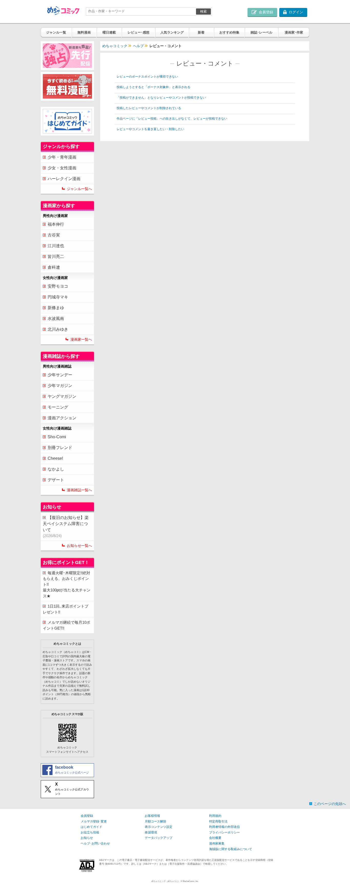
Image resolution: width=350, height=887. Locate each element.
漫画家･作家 (294, 32)
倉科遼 (54, 267)
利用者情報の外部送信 (224, 827)
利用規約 (215, 816)
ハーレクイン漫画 (64, 178)
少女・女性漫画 (62, 168)
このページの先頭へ (330, 804)
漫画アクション (62, 418)
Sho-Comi (57, 437)
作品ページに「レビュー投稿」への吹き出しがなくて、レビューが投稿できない (172, 118)
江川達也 (56, 246)
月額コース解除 (155, 821)
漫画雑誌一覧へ (79, 490)
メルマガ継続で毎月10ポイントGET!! (66, 625)
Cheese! (55, 458)
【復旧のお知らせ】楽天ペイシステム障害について (66, 526)
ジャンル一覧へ (79, 189)
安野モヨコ (58, 286)
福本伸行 (56, 224)
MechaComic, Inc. (191, 881)
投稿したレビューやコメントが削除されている (149, 108)
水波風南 (56, 318)
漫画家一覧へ (81, 339)
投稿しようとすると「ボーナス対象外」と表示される (153, 87)
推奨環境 (151, 832)
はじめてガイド (91, 827)
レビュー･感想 (138, 32)
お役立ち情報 (90, 832)
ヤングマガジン (62, 396)
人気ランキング (172, 32)
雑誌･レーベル (261, 32)
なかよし (56, 469)
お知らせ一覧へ (79, 546)
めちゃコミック (114, 46)
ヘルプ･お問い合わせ (95, 843)
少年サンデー (60, 375)
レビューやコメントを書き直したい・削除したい (150, 129)
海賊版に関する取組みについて (230, 849)
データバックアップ (158, 838)
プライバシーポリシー (224, 832)
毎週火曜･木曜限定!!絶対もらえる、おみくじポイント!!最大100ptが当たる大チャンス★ (66, 584)
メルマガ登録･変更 (94, 821)
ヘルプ (138, 46)
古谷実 (54, 235)
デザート (56, 480)
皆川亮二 (56, 256)
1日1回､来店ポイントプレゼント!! (65, 609)
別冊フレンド (60, 447)
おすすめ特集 (229, 32)
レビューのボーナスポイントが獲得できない (147, 76)
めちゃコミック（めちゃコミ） (165, 881)
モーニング (58, 407)
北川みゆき (58, 329)
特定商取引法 (218, 821)
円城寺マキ (58, 297)
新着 (201, 32)
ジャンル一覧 (56, 32)
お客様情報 (152, 816)
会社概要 (215, 838)
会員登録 (87, 816)
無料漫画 (84, 32)
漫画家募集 (216, 843)
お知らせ (87, 838)
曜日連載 (109, 32)
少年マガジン (60, 385)
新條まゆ (56, 308)
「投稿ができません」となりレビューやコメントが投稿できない (161, 97)
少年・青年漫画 (62, 157)
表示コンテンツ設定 (158, 827)
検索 (203, 11)
